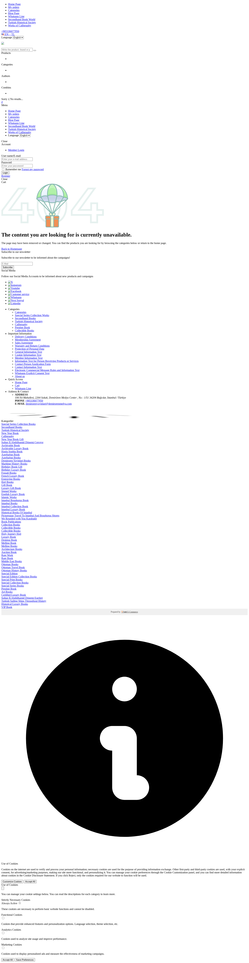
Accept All (30, 881)
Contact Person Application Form (33, 364)
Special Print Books (12, 579)
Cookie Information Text (28, 354)
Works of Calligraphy (19, 25)
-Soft (124, 612)
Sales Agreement (24, 342)
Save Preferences (25, 960)
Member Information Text (29, 358)
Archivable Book (10, 445)
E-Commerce (132, 612)
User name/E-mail (11, 155)
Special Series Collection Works (32, 315)
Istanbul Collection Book (14, 506)
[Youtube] (14, 288)
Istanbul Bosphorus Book (15, 500)
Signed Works (8, 491)
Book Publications (11, 521)
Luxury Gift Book (11, 488)
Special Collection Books (14, 582)
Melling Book (8, 543)
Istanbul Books (9, 503)
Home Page (14, 4)
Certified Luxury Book (13, 594)
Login (5, 172)
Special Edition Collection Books (19, 576)
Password (6, 162)
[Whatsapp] (15, 297)
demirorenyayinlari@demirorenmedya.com (49, 403)
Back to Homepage (11, 248)
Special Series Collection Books (18, 424)
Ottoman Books (9, 564)
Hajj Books (7, 482)
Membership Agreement (28, 339)
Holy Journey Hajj (11, 533)
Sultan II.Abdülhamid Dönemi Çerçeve (22, 442)
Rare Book (7, 558)
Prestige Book (22, 327)
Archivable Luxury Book (14, 448)
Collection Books (10, 524)
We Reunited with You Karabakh (19, 518)
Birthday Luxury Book (13, 469)
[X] (10, 282)
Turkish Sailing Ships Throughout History (23, 601)
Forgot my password (33, 169)
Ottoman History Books (14, 570)
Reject (72, 875)
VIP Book (6, 607)
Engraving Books (10, 479)
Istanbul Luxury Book (13, 509)
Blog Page (13, 13)
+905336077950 (10, 31)
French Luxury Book (12, 475)
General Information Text (28, 351)
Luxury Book (8, 536)
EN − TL (9, 34)
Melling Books (9, 546)
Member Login (16, 150)
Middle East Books (11, 561)
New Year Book (10, 433)
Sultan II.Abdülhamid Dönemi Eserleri (22, 597)
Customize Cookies (12, 881)
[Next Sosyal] (16, 300)
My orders (13, 7)
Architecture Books (11, 549)
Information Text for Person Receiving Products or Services (47, 361)
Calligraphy (21, 324)
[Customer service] (18, 294)
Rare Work (7, 555)
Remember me (13, 169)
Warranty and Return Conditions (32, 345)
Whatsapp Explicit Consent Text (32, 373)
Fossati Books (8, 472)
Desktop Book (9, 540)
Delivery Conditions (26, 336)
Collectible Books (24, 330)
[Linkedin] (14, 303)
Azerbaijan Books (11, 457)
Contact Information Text (28, 367)
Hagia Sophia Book (12, 451)
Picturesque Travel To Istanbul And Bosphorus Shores (30, 515)
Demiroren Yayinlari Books (16, 460)
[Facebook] (14, 291)
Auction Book (9, 552)
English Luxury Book (13, 494)
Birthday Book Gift (11, 466)
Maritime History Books (14, 463)
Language (6, 37)
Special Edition (9, 573)
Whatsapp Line (16, 16)
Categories (13, 10)
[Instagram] (14, 285)
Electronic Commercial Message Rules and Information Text (47, 370)
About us (20, 376)
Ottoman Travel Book (13, 567)
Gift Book (6, 485)
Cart (17, 385)
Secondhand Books (25, 318)
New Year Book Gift (12, 439)
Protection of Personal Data (29, 348)
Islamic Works (9, 497)
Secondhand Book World (21, 19)
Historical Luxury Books (14, 604)
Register (5, 176)
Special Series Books (12, 585)
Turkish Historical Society (22, 22)
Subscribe (8, 267)
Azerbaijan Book (10, 454)
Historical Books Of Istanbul (16, 512)
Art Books (7, 591)
